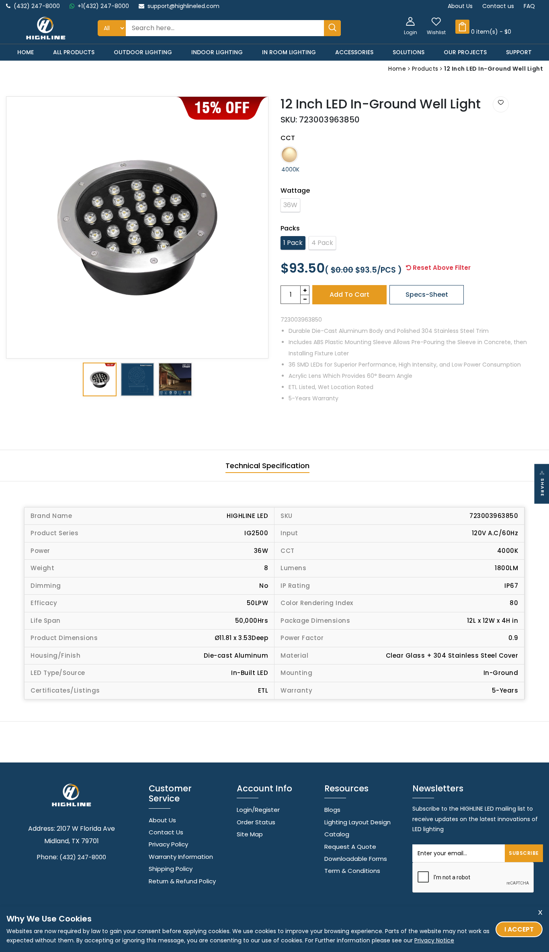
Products (426, 69)
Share (542, 487)
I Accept (519, 929)
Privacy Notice (434, 940)
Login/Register (258, 809)
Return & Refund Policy (182, 881)
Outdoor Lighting (143, 52)
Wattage (295, 190)
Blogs (332, 809)
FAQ (529, 6)
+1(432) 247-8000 (103, 6)
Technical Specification (267, 466)
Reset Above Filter (441, 267)
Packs (290, 228)
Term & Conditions (352, 870)
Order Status (256, 822)
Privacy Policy (168, 844)
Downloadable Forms (355, 858)
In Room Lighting (289, 52)
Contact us (498, 6)
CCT (288, 138)
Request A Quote (350, 846)
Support (519, 52)
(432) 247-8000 (37, 6)
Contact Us (166, 832)
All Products (73, 52)
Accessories (354, 52)
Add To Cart (349, 294)
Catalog (336, 834)
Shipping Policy (171, 868)
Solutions (408, 52)
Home (25, 52)
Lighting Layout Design (357, 822)
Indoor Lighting (217, 52)
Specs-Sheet (427, 294)
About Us (460, 6)
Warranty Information (181, 856)
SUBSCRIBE (524, 853)
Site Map (250, 834)
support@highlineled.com (183, 6)
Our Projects (465, 52)
